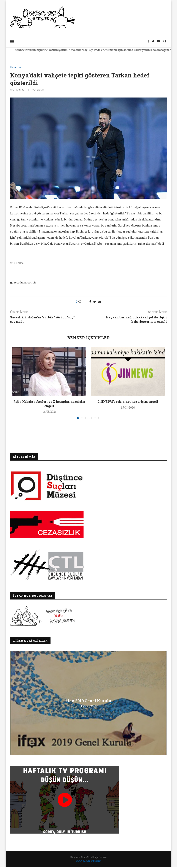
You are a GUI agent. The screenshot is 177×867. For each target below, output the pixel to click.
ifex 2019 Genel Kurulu (88, 700)
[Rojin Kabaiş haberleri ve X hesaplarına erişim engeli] (49, 371)
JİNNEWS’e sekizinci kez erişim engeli (127, 402)
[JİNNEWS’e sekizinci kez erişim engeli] (128, 371)
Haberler (15, 67)
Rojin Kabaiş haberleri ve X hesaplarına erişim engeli (49, 404)
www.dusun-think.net (88, 860)
